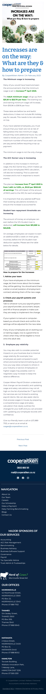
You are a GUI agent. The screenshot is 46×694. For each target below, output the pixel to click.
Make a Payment (9, 506)
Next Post (23, 446)
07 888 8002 (13, 653)
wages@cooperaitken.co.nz (15, 426)
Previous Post (23, 439)
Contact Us (7, 515)
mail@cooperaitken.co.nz (23, 472)
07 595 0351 (13, 673)
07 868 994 (13, 625)
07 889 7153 (13, 605)
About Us (6, 494)
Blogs (4, 512)
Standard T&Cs (8, 689)
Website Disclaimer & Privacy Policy (29, 689)
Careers (5, 500)
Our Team (6, 497)
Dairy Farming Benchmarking (15, 509)
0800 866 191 (23, 467)
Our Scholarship (9, 503)
